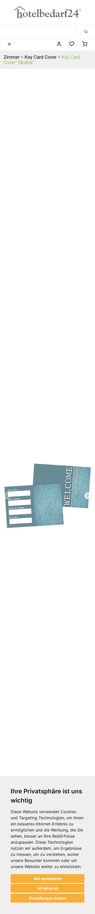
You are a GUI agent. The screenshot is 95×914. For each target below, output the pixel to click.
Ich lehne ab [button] (47, 888)
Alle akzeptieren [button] (48, 878)
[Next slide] (87, 495)
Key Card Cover (40, 57)
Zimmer (12, 57)
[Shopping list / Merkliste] (71, 44)
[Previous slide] (7, 495)
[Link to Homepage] (47, 12)
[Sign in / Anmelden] (59, 44)
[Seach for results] (86, 31)
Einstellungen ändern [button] (47, 898)
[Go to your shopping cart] (84, 44)
